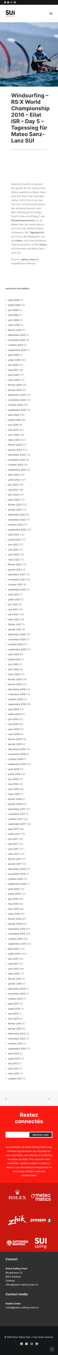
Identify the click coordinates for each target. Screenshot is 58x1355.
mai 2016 (13, 903)
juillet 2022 (14, 539)
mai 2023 (13, 489)
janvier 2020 (15, 684)
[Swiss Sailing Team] (10, 13)
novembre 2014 (16, 993)
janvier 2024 (15, 449)
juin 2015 (13, 958)
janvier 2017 (14, 863)
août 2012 (13, 1068)
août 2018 (13, 769)
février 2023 (15, 504)
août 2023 (13, 474)
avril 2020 (13, 669)
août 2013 (13, 1053)
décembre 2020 (17, 634)
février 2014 (14, 1023)
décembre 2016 (16, 869)
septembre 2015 (17, 943)
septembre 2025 (17, 350)
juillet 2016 (14, 893)
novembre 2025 (17, 340)
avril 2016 (13, 908)
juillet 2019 (14, 714)
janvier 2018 (14, 804)
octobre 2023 (15, 464)
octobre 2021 (15, 584)
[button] (5, 2)
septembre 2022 (17, 529)
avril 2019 (13, 729)
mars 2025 (14, 379)
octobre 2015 (15, 938)
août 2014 (13, 1003)
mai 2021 (13, 609)
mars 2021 (13, 619)
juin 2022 (13, 544)
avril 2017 (13, 849)
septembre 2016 (17, 883)
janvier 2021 (14, 629)
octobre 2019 (15, 699)
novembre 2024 (17, 399)
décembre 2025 (17, 334)
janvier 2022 (15, 569)
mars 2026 (14, 325)
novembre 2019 (16, 694)
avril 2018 (13, 789)
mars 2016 (13, 913)
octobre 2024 (15, 404)
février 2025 (15, 384)
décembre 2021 (16, 574)
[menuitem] (51, 2)
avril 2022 (13, 554)
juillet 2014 (14, 1008)
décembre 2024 (17, 394)
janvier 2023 (15, 509)
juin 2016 (13, 898)
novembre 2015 (16, 933)
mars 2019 (13, 734)
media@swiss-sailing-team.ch (22, 1307)
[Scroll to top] (52, 1348)
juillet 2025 (14, 360)
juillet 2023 (14, 479)
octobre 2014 (15, 998)
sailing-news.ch (29, 259)
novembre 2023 (17, 459)
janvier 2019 (14, 744)
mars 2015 (13, 973)
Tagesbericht (37, 232)
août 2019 (13, 709)
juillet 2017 (14, 833)
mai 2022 (13, 549)
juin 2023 (13, 484)
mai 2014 (13, 1013)
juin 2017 (13, 839)
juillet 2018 (14, 774)
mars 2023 (14, 499)
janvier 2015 (14, 983)
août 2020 (13, 654)
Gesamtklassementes (23, 220)
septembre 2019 (17, 704)
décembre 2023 (17, 454)
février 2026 (15, 330)
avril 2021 (13, 614)
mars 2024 (14, 439)
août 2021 (13, 594)
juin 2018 (13, 779)
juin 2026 (13, 310)
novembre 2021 (16, 579)
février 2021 (14, 624)
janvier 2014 (15, 1028)
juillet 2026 (14, 305)
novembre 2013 (16, 1038)
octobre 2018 (15, 759)
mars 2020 (14, 674)
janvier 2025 (15, 389)
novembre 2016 (16, 873)
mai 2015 (13, 963)
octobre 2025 (15, 344)
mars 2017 (13, 853)
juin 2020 (13, 664)
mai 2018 (13, 784)
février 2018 (14, 799)
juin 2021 (13, 604)
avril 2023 (13, 494)
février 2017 (14, 859)
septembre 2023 (17, 469)
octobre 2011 (15, 1078)
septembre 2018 (17, 764)
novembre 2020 (17, 639)
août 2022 (13, 534)
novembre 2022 (17, 519)
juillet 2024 (14, 419)
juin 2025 (13, 364)
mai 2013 (13, 1063)
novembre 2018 (16, 754)
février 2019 (14, 739)
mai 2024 (13, 429)
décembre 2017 (16, 809)
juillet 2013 (14, 1058)
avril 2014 (13, 1018)
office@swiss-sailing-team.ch (22, 1284)
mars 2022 (14, 559)
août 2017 (13, 829)
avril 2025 (13, 374)
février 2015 (14, 978)
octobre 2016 (15, 878)
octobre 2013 (15, 1043)
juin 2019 (13, 719)
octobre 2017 (15, 819)
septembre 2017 (17, 824)
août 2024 (13, 414)
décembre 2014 (16, 988)
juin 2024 (13, 424)
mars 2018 (13, 794)
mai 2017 (13, 843)
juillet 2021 (14, 599)
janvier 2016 (14, 923)
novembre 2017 (16, 814)
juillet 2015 (14, 953)
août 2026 (13, 300)
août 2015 (13, 948)
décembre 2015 (16, 928)
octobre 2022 (15, 524)
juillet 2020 (14, 659)
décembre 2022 (17, 514)
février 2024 (15, 444)
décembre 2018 (16, 749)
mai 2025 (13, 369)
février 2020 (15, 679)
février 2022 (15, 564)
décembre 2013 (16, 1033)
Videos (19, 240)
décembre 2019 (16, 689)
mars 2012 (13, 1073)
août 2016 (13, 888)
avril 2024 (13, 434)
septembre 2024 (17, 409)
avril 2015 (13, 968)
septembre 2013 (17, 1048)
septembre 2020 (17, 649)
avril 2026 (13, 320)
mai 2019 (13, 724)
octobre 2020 (15, 644)
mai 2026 (13, 315)
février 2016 (14, 918)
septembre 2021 (17, 589)
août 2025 (13, 354)
